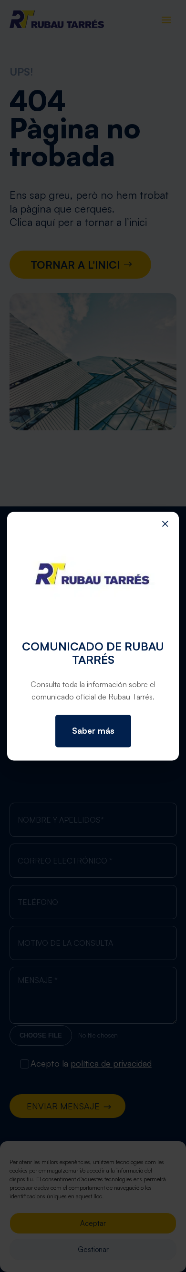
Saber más (93, 731)
